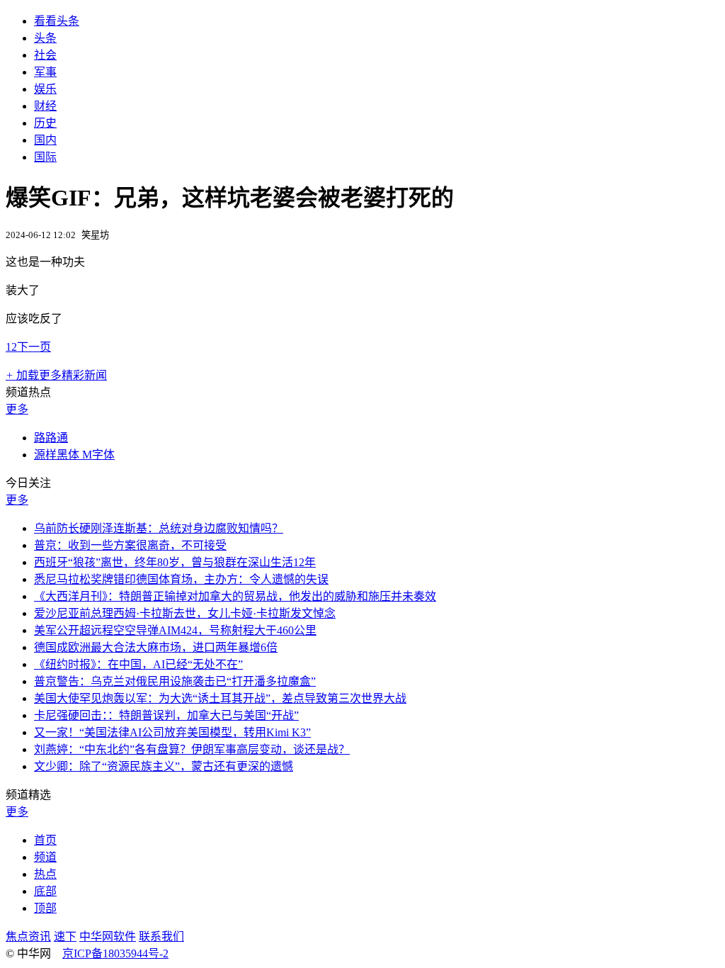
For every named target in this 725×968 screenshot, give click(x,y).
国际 (45, 157)
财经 (45, 106)
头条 (45, 38)
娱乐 (45, 89)
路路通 (51, 438)
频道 (45, 857)
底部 (45, 891)
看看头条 (56, 21)
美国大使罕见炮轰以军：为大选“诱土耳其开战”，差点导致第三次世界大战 (220, 698)
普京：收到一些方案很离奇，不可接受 (130, 545)
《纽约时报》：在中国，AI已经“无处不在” (138, 664)
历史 (45, 123)
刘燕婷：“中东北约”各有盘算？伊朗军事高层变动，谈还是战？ (192, 749)
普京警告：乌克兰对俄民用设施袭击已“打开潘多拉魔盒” (175, 681)
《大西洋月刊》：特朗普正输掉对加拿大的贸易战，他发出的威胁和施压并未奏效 (235, 596)
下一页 (34, 347)
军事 (45, 72)
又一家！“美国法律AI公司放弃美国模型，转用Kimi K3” (172, 732)
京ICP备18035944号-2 (115, 953)
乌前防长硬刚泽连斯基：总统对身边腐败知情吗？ (158, 528)
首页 (45, 840)
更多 (17, 409)
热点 (45, 874)
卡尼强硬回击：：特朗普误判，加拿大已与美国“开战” (166, 715)
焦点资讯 (28, 936)
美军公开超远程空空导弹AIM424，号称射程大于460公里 (175, 630)
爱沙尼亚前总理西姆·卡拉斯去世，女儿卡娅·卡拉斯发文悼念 (185, 613)
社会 (45, 55)
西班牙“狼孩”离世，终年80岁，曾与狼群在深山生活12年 (175, 562)
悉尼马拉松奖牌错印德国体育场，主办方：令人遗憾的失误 (181, 579)
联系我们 (161, 936)
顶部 (45, 908)
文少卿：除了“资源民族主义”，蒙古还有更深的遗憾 (163, 766)
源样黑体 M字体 (74, 455)
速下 (65, 936)
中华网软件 (107, 936)
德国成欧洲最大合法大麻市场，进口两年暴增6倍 (156, 647)
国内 (45, 140)
